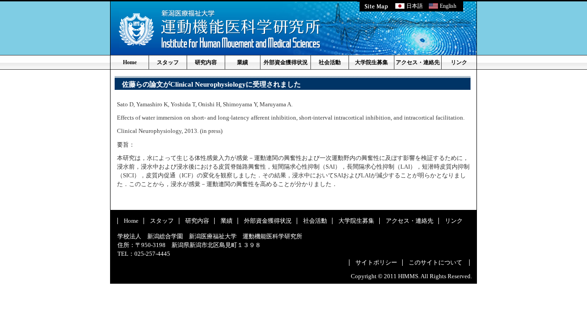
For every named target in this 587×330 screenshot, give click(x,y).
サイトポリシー (376, 262)
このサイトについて (435, 262)
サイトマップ (376, 5)
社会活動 (330, 62)
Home (130, 62)
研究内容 (206, 62)
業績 (242, 62)
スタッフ (168, 62)
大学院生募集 (371, 62)
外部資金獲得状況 (286, 62)
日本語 (414, 6)
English (448, 6)
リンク (459, 62)
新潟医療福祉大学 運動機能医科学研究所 (220, 29)
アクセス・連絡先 (418, 62)
